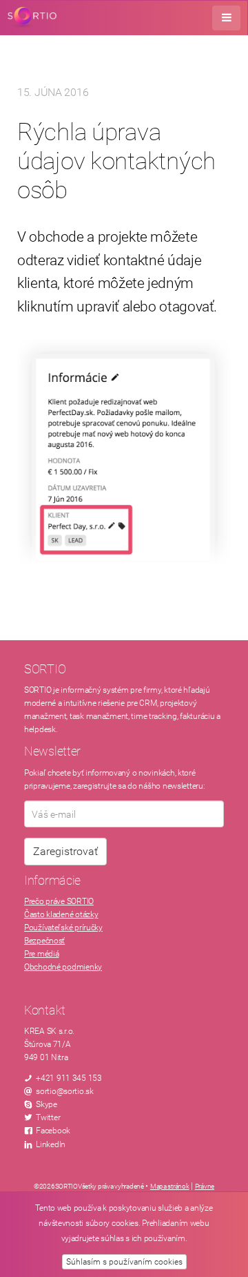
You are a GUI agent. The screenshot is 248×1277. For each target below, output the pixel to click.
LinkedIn (50, 1144)
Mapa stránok (169, 1186)
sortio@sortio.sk (65, 1091)
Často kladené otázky (61, 914)
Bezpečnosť (44, 940)
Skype (46, 1104)
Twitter (48, 1117)
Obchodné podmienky (63, 967)
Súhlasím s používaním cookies (124, 1262)
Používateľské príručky (63, 927)
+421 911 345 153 (69, 1078)
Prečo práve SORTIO (59, 901)
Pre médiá (41, 954)
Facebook (53, 1130)
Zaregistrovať (65, 851)
